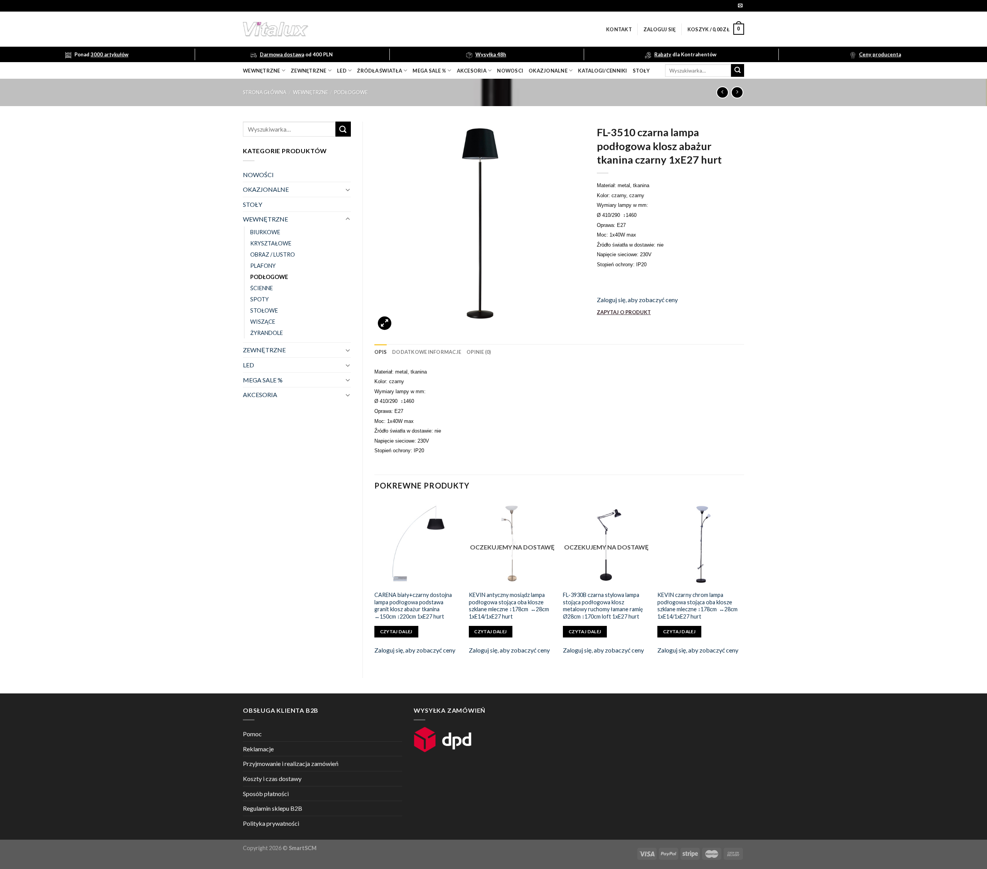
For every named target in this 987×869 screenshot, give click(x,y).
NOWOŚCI (258, 174)
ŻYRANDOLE (266, 333)
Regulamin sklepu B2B (272, 808)
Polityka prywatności (271, 823)
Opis (380, 352)
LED (342, 71)
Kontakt (619, 29)
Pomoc (252, 733)
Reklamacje (258, 748)
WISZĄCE (262, 321)
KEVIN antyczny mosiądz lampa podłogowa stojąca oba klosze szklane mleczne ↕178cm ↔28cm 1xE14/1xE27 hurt (509, 606)
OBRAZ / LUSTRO (272, 254)
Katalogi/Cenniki (602, 71)
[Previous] (375, 582)
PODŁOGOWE (351, 92)
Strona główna (264, 92)
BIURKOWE (265, 232)
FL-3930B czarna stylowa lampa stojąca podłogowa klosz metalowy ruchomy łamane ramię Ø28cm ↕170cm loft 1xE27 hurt (603, 606)
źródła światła (379, 71)
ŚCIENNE (261, 288)
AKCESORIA (260, 394)
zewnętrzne (309, 71)
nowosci (510, 71)
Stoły (641, 71)
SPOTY (259, 299)
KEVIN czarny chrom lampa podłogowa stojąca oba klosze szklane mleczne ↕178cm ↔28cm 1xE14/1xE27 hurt (697, 606)
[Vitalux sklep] (378, 29)
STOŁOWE (264, 310)
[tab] (380, 352)
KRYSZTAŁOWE (270, 243)
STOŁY (252, 204)
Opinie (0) (479, 352)
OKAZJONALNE (548, 71)
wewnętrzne (261, 71)
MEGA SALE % (263, 380)
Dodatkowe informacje (426, 352)
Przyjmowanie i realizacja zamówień (291, 763)
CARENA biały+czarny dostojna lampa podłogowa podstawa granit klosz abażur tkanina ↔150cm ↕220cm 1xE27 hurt (413, 606)
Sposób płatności (266, 793)
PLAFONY (263, 265)
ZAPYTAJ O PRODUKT (624, 312)
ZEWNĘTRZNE (264, 349)
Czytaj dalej (396, 631)
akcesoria (472, 71)
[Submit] (737, 70)
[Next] (744, 582)
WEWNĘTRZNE (310, 92)
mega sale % (429, 71)
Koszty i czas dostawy (272, 778)
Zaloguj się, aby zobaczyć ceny (637, 299)
